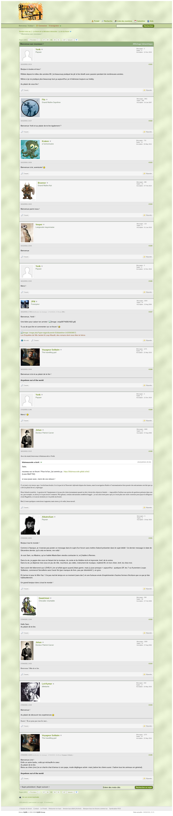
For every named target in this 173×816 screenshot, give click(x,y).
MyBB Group (40, 812)
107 (64, 40)
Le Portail (43, 809)
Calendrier (141, 21)
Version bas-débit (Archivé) (72, 809)
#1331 (150, 538)
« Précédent (32, 40)
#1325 (150, 246)
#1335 (150, 755)
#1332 (150, 619)
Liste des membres (124, 21)
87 (44, 40)
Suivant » (70, 40)
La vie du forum (64, 31)
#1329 (150, 409)
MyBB (25, 812)
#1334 (150, 705)
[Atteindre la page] (76, 40)
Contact (36, 809)
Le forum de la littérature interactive (45, 31)
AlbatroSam (47, 517)
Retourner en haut (55, 809)
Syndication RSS (115, 809)
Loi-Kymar (47, 684)
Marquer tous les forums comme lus (95, 809)
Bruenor (42, 183)
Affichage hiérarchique (143, 44)
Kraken (45, 141)
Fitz (43, 100)
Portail (96, 21)
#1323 (150, 162)
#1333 (150, 663)
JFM (33, 301)
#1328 (150, 369)
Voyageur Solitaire (51, 350)
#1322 (150, 121)
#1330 (150, 451)
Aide (151, 21)
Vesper (39, 224)
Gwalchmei (44, 598)
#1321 (150, 64)
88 (48, 40)
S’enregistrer (54, 26)
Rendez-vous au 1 (25, 31)
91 (58, 40)
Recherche (108, 21)
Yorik (38, 49)
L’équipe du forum (25, 809)
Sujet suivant (42, 787)
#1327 (150, 312)
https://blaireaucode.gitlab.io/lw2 (76, 471)
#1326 (150, 281)
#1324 (150, 204)
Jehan (39, 430)
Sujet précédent (28, 787)
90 (55, 40)
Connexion (43, 26)
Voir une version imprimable (30, 797)
